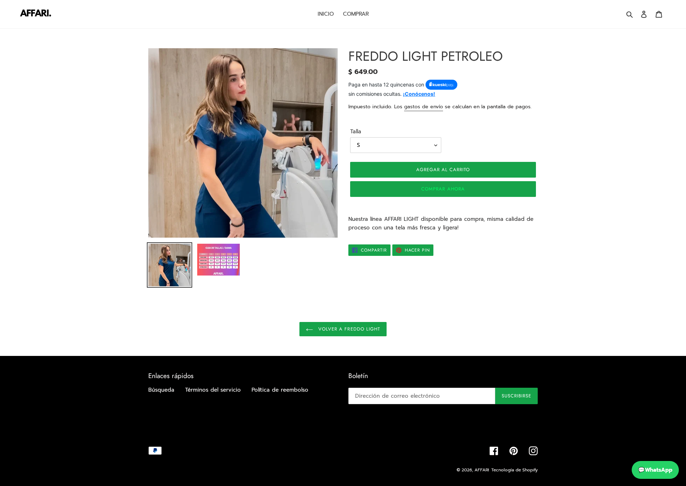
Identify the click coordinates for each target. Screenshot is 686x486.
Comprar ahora (443, 188)
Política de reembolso (280, 390)
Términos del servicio (213, 390)
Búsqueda (161, 390)
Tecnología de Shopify (514, 470)
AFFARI (481, 470)
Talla (355, 131)
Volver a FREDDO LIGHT (348, 329)
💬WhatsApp (655, 470)
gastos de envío (423, 106)
